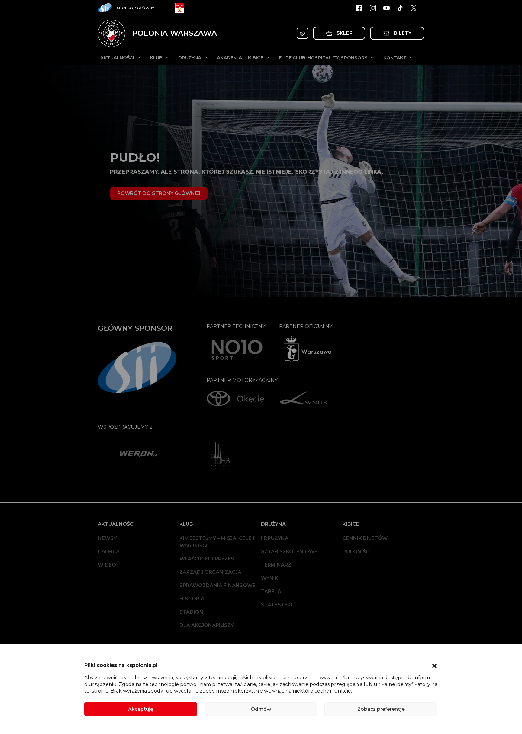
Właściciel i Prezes (206, 559)
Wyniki (270, 578)
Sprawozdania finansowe (217, 585)
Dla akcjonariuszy (206, 625)
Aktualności (117, 57)
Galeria (109, 551)
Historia (192, 599)
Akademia (229, 57)
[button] (434, 665)
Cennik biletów (365, 538)
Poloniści (357, 551)
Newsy (107, 538)
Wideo (107, 565)
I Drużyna (274, 538)
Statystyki (276, 605)
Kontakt (395, 57)
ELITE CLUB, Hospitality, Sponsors (323, 57)
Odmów (261, 709)
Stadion (191, 612)
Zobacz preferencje (381, 709)
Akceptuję (140, 709)
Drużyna (189, 57)
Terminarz (276, 565)
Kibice (255, 57)
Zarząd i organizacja (210, 572)
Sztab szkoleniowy (289, 551)
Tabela (271, 591)
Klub (156, 57)
